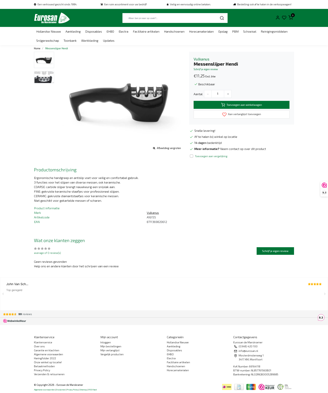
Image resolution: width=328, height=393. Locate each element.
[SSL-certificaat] (285, 386)
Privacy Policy (42, 370)
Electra (123, 31)
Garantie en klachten (46, 350)
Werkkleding (89, 40)
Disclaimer (60, 389)
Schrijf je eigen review (206, 69)
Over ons (39, 346)
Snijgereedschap (47, 40)
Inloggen (105, 342)
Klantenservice (43, 342)
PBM (235, 31)
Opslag (223, 31)
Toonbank (70, 40)
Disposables (93, 31)
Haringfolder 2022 (45, 358)
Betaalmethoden (44, 366)
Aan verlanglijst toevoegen (244, 114)
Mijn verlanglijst (110, 350)
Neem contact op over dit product (243, 149)
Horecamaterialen (201, 31)
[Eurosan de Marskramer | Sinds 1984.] (52, 18)
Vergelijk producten (112, 354)
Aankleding (73, 31)
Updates (108, 40)
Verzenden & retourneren (49, 374)
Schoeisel (249, 31)
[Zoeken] (221, 17)
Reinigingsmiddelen (274, 31)
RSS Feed (92, 389)
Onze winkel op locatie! (48, 362)
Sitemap (83, 389)
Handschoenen (174, 31)
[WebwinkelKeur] (267, 386)
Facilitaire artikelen (146, 31)
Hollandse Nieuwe (48, 31)
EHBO (110, 31)
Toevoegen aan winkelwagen (244, 104)
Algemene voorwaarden (48, 354)
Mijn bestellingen (110, 346)
